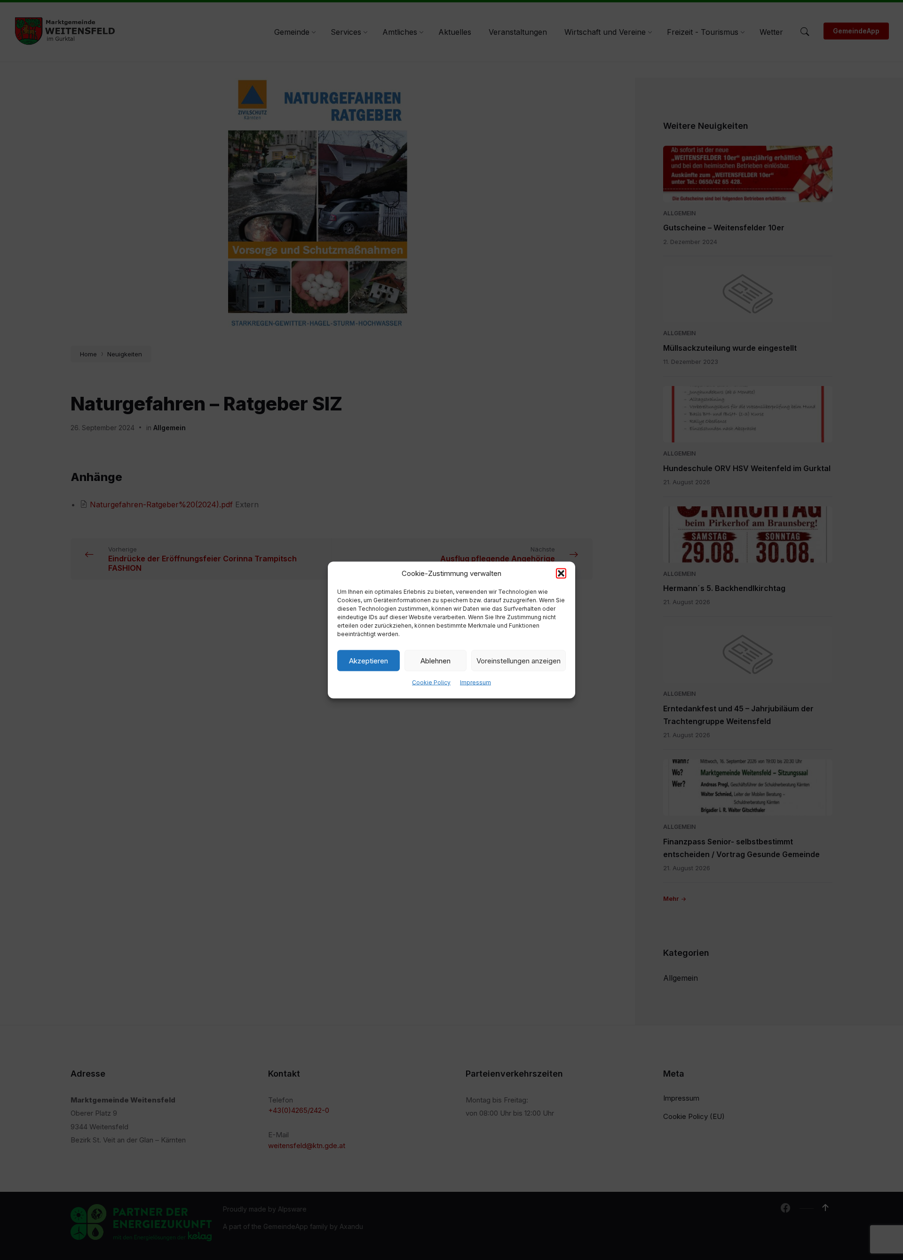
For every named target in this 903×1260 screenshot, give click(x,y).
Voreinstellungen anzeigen (518, 660)
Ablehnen (435, 660)
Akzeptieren (368, 660)
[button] (561, 573)
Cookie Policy (431, 682)
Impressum (475, 682)
